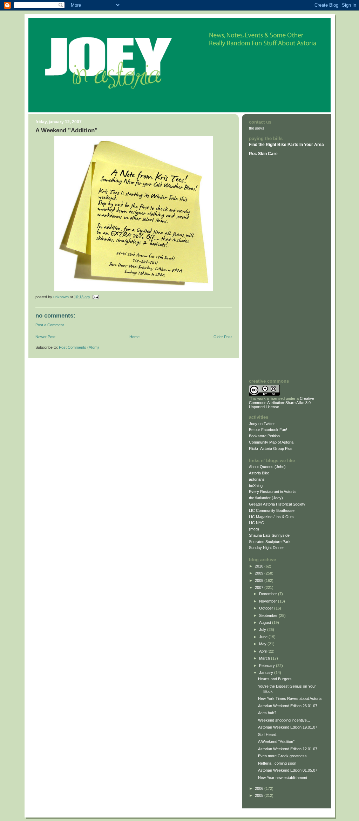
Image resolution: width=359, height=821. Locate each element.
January (266, 672)
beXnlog (256, 485)
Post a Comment (49, 325)
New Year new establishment (282, 777)
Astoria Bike (259, 473)
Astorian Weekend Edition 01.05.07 (287, 770)
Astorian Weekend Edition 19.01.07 (287, 727)
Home (134, 337)
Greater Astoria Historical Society (277, 504)
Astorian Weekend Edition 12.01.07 (287, 749)
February (267, 665)
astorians (257, 479)
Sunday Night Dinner (266, 547)
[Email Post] (95, 297)
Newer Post (45, 337)
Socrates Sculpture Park (270, 542)
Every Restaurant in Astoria (272, 491)
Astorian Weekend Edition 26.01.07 (287, 706)
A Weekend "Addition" (276, 741)
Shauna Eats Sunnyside (269, 535)
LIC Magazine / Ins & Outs (271, 517)
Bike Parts (288, 144)
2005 (259, 795)
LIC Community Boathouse (271, 510)
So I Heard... (268, 734)
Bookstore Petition (264, 436)
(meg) (254, 529)
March (265, 658)
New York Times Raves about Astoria (289, 698)
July (263, 629)
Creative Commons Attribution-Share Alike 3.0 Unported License (281, 402)
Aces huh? (267, 713)
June (264, 637)
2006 (259, 788)
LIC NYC (256, 523)
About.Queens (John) (267, 467)
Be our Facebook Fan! (268, 429)
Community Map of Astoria (271, 442)
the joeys (256, 128)
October (266, 608)
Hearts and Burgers (275, 679)
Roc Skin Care (263, 153)
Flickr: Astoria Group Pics (270, 448)
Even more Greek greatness (282, 756)
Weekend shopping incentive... (284, 720)
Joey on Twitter (262, 424)
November (268, 601)
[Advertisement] (270, 267)
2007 (259, 587)
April (263, 651)
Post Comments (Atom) (79, 347)
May (263, 644)
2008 (259, 580)
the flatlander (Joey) (266, 498)
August (265, 622)
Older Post (223, 337)
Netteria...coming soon (277, 763)
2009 (259, 573)
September (269, 615)
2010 (259, 566)
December (268, 594)
